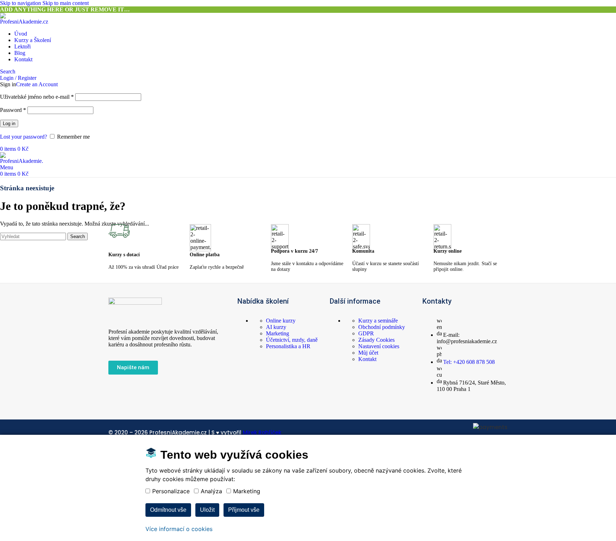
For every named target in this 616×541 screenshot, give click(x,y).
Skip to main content (65, 3)
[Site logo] (26, 22)
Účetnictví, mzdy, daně (292, 340)
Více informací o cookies (178, 528)
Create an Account (37, 84)
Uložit (207, 510)
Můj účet (368, 353)
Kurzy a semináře (378, 321)
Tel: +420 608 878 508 (469, 362)
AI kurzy (276, 327)
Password (13, 110)
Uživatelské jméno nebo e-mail (37, 97)
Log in (9, 123)
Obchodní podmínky (381, 327)
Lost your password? (23, 137)
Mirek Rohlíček (262, 432)
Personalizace (171, 491)
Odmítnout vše (168, 510)
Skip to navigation (21, 3)
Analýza (211, 491)
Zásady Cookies (376, 340)
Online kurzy (281, 321)
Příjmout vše (244, 510)
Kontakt (367, 359)
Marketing (277, 333)
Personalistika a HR (288, 346)
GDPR (366, 333)
